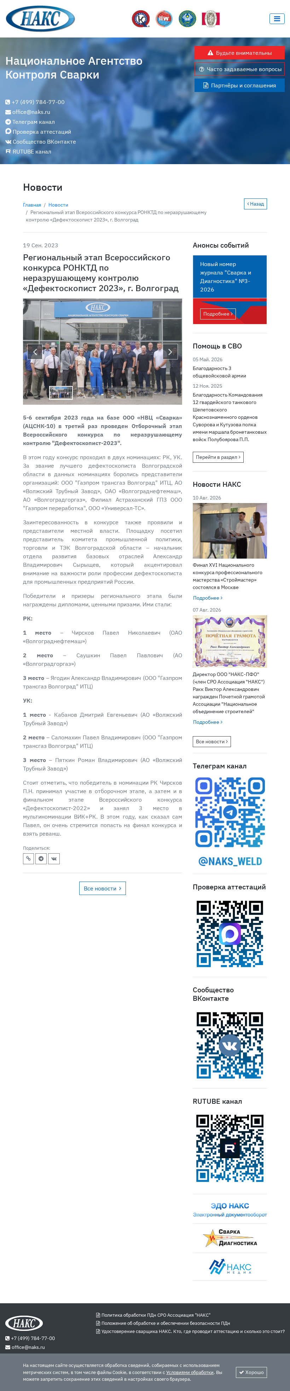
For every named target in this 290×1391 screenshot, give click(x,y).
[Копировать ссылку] (28, 858)
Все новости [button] (100, 888)
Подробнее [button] (206, 598)
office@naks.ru (31, 111)
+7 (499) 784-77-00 (38, 101)
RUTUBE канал (32, 151)
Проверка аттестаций (42, 131)
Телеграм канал (33, 121)
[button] (35, 352)
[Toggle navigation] (277, 18)
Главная (32, 205)
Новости (58, 205)
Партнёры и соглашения (243, 85)
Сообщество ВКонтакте (44, 141)
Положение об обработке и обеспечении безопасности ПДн (166, 1323)
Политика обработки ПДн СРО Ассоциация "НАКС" (156, 1315)
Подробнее (216, 314)
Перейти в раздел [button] (216, 457)
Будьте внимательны (244, 52)
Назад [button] (256, 204)
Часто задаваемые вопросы (244, 69)
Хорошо (254, 1372)
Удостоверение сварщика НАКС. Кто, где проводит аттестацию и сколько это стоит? (193, 1331)
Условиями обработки (190, 1372)
